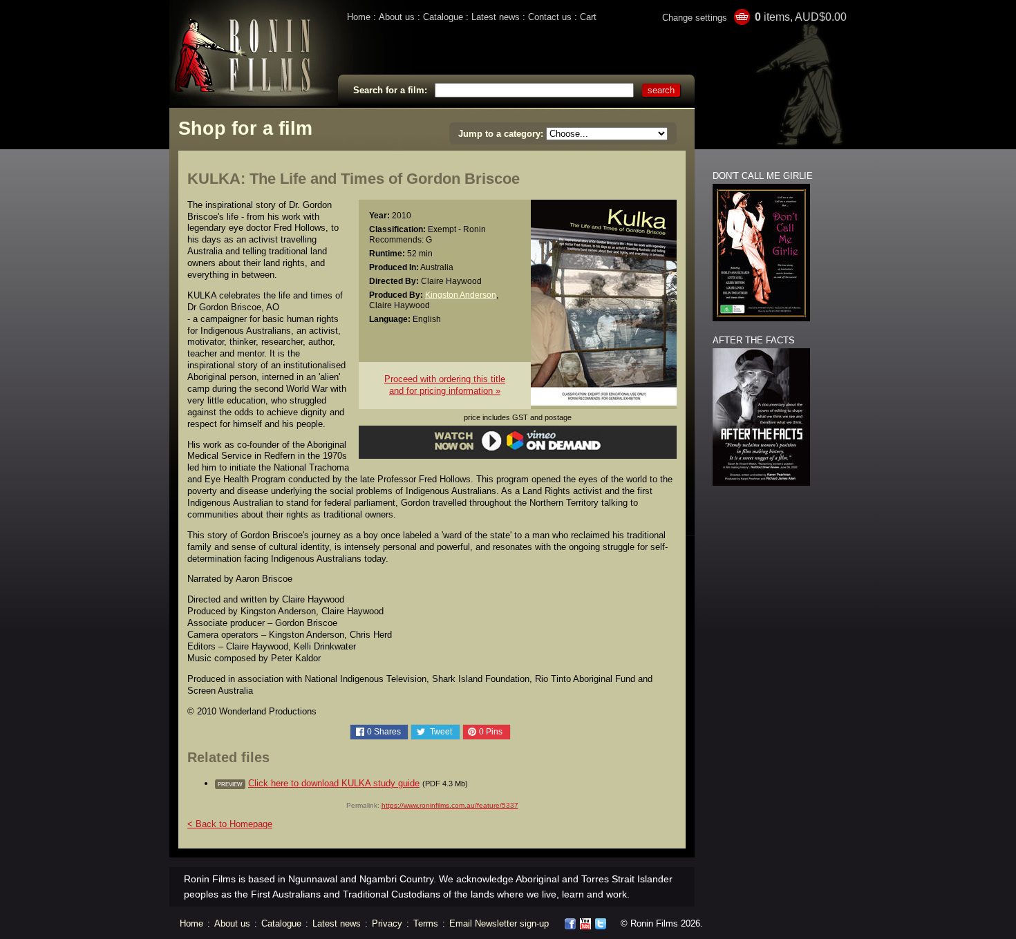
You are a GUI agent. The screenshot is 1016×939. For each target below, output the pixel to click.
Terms (425, 923)
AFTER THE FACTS (754, 340)
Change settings (694, 17)
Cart (588, 17)
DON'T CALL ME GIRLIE (763, 176)
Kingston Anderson (460, 294)
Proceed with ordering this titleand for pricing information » (444, 385)
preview (230, 784)
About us (397, 17)
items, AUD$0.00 (801, 17)
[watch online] (518, 449)
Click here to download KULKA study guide (334, 783)
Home (358, 17)
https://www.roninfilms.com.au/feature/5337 (450, 805)
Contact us (550, 17)
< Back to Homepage (229, 824)
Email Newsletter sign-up (499, 923)
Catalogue (443, 17)
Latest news (495, 17)
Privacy (387, 923)
